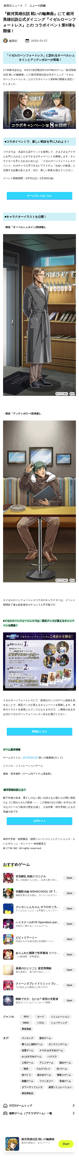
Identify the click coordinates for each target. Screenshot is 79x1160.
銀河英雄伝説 (30, 757)
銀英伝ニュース (13, 5)
